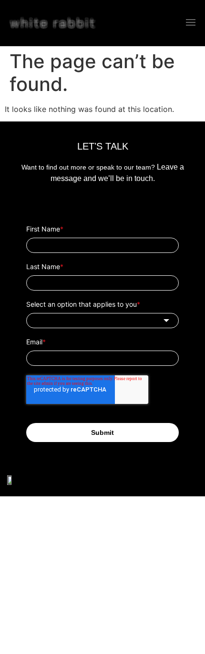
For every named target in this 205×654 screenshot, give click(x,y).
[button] (191, 23)
